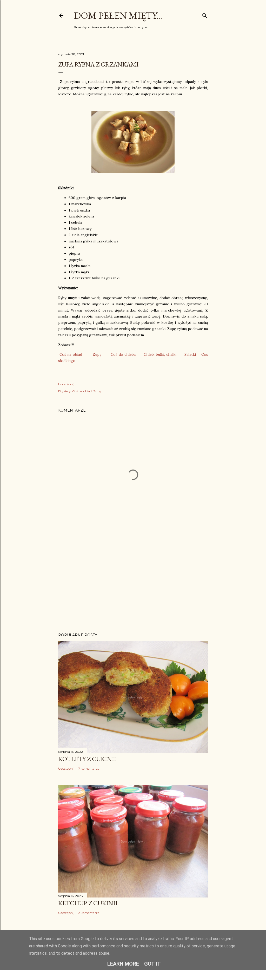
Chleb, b (151, 354)
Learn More (123, 964)
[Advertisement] (133, 583)
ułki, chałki (167, 354)
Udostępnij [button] (66, 384)
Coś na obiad (70, 354)
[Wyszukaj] (205, 14)
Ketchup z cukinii (87, 903)
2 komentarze (88, 913)
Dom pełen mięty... (118, 15)
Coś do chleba (123, 354)
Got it (152, 964)
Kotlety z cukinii (87, 759)
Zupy (97, 354)
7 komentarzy (88, 768)
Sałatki (190, 354)
